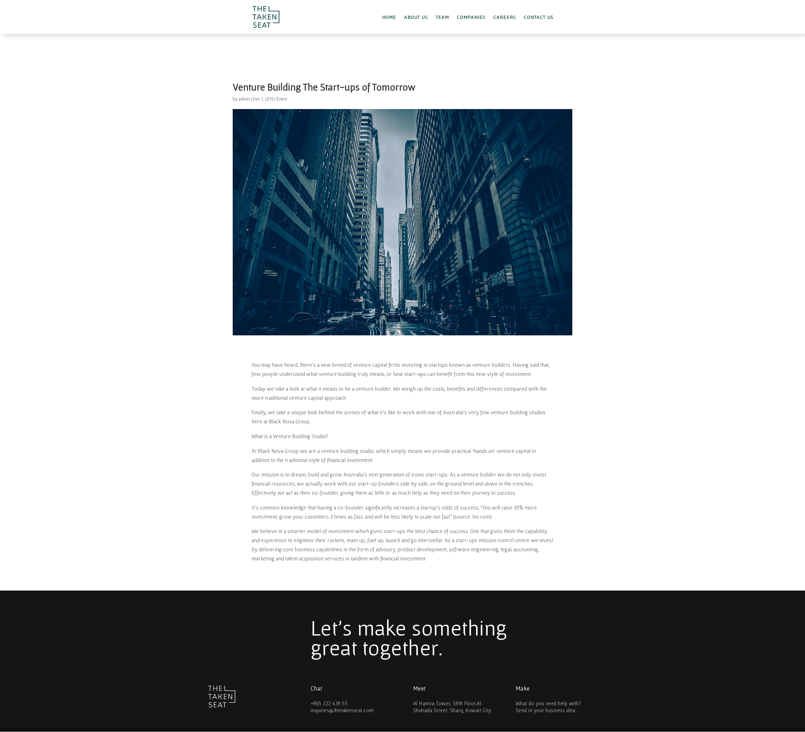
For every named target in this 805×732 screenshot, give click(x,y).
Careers (504, 17)
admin (244, 99)
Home (389, 17)
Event (281, 99)
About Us (416, 17)
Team (442, 17)
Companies (471, 17)
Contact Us (538, 17)
